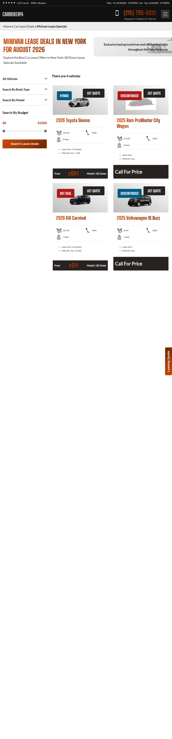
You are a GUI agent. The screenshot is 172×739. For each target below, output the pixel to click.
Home (7, 26)
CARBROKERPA (13, 14)
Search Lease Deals (25, 144)
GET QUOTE (93, 93)
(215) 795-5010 (140, 12)
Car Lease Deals (24, 26)
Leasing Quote (168, 361)
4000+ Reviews (38, 3)
